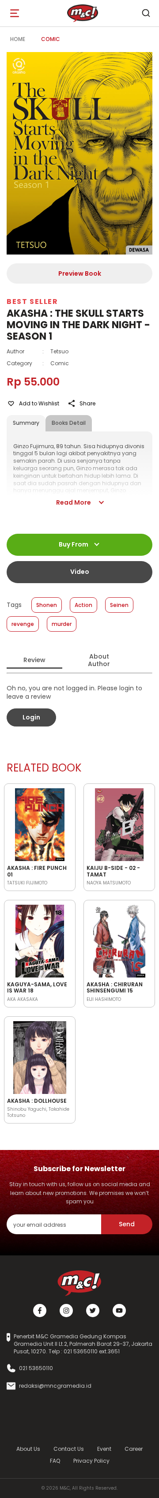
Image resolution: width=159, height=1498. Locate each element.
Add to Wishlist (39, 403)
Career (134, 1449)
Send (127, 1224)
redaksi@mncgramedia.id (55, 1385)
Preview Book (79, 273)
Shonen (46, 605)
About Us (28, 1449)
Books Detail (69, 423)
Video (79, 571)
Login (31, 717)
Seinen (119, 605)
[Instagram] (66, 1310)
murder (62, 624)
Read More (73, 502)
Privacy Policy (91, 1460)
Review (34, 659)
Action (83, 605)
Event (104, 1449)
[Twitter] (92, 1310)
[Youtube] (119, 1310)
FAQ (55, 1460)
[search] (145, 13)
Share (87, 403)
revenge (22, 624)
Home (17, 39)
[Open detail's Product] (39, 823)
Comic (50, 39)
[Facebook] (39, 1310)
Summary (26, 423)
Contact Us (68, 1449)
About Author (99, 660)
